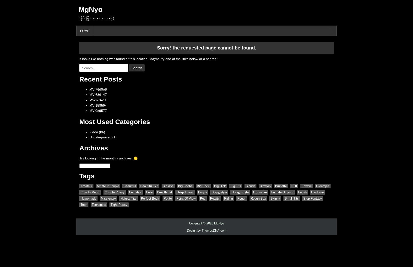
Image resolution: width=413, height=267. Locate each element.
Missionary (108, 198)
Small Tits (292, 198)
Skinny (275, 198)
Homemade (88, 198)
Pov (203, 198)
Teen (84, 205)
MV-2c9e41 (98, 100)
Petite (168, 198)
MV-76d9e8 (98, 89)
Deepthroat (164, 192)
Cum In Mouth (90, 192)
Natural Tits (128, 198)
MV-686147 (98, 95)
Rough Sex (258, 198)
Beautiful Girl (149, 186)
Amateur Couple (108, 186)
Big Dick (220, 186)
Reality (215, 198)
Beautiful (130, 186)
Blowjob (265, 186)
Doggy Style (240, 192)
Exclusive (260, 192)
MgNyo (91, 9)
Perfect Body (150, 198)
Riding (228, 198)
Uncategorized (100, 137)
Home (84, 31)
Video (93, 132)
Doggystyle (219, 192)
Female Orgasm (282, 192)
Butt (294, 186)
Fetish (302, 192)
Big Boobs (185, 186)
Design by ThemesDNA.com (206, 230)
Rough (241, 198)
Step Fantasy (312, 198)
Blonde (250, 186)
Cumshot (135, 192)
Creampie (322, 186)
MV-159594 (98, 105)
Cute (149, 192)
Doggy (202, 192)
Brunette (281, 186)
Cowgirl (307, 186)
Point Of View (186, 198)
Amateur (86, 186)
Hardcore (317, 192)
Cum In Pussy (115, 192)
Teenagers (99, 205)
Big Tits (235, 186)
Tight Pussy (119, 205)
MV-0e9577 (98, 111)
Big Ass (168, 186)
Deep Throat (185, 192)
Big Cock (203, 186)
